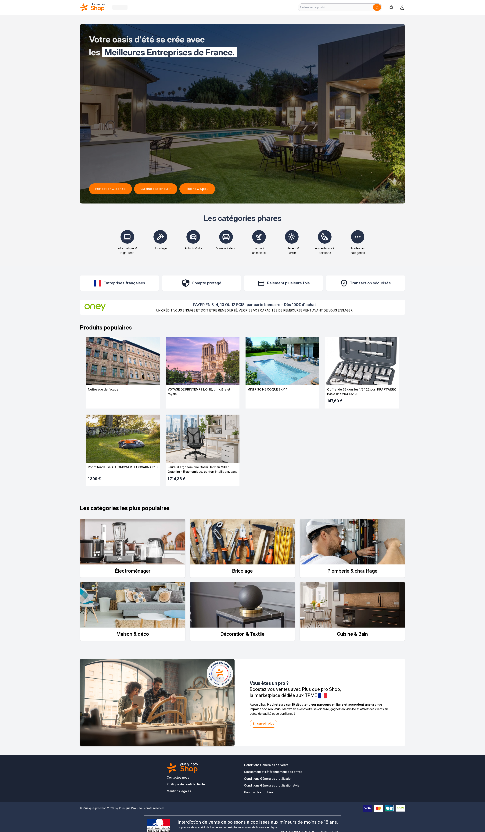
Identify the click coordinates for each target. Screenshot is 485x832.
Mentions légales (179, 791)
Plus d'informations (123, 402)
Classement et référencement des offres (273, 772)
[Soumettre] (377, 7)
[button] (391, 7)
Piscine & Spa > (197, 189)
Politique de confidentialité (186, 784)
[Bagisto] (92, 7)
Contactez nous (178, 777)
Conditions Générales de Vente (266, 765)
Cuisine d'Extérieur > (155, 189)
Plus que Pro (127, 808)
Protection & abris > (110, 189)
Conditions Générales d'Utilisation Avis (271, 785)
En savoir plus (263, 723)
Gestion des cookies (258, 792)
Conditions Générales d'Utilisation (268, 778)
